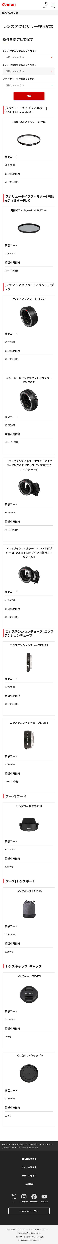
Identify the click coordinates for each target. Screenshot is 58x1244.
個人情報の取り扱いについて (30, 1233)
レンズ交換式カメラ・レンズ (37, 1144)
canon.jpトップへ (29, 1211)
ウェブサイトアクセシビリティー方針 (29, 1236)
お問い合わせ (11, 1229)
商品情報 (20, 1144)
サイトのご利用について (42, 1229)
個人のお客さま (10, 12)
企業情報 (29, 1184)
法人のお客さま (29, 1167)
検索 (29, 96)
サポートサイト (29, 1175)
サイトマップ (25, 1229)
